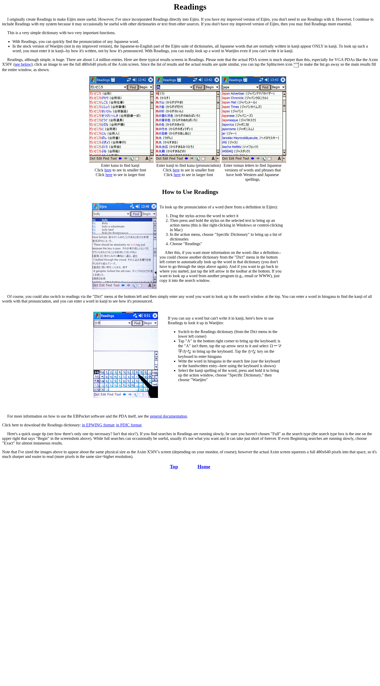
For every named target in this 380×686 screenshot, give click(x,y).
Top (174, 466)
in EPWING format (98, 425)
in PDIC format (128, 425)
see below (23, 64)
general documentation (168, 416)
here (107, 170)
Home (203, 466)
